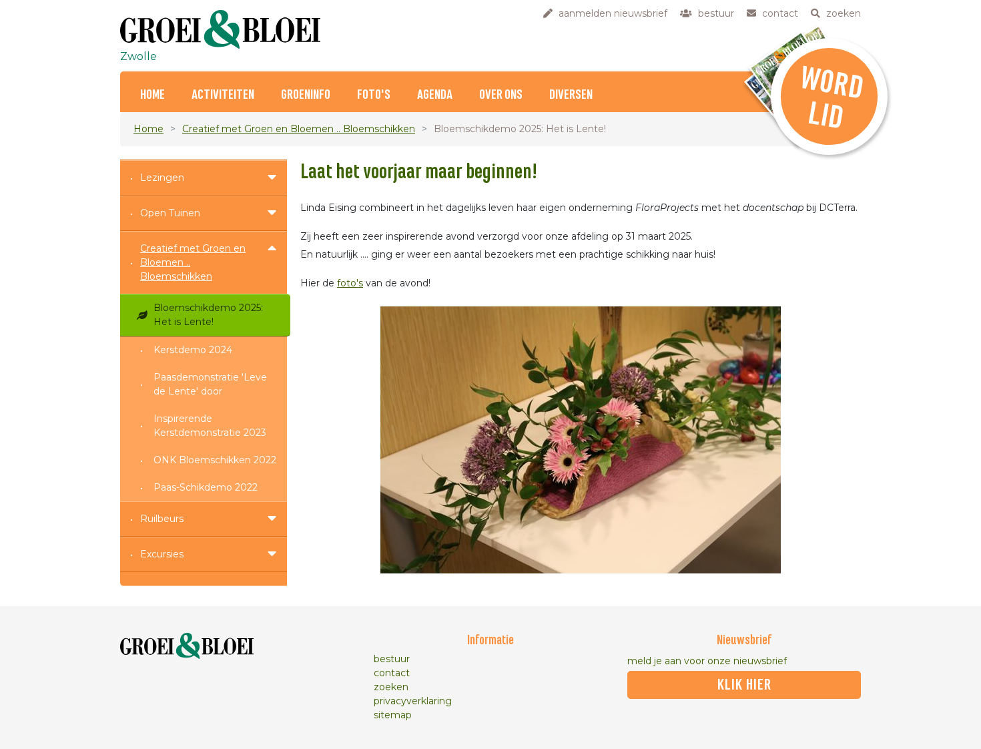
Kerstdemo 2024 (192, 350)
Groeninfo (305, 95)
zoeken (391, 687)
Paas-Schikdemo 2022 (205, 487)
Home (152, 95)
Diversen (571, 95)
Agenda (434, 95)
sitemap (393, 715)
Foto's (373, 95)
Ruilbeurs (162, 519)
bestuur (392, 659)
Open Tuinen (170, 213)
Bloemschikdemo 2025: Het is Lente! (208, 315)
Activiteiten (223, 95)
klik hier (744, 685)
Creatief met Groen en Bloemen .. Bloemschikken (298, 129)
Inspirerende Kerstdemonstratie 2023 (209, 426)
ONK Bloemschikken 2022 (214, 460)
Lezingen (162, 178)
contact (392, 673)
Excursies (162, 554)
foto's (350, 283)
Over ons (501, 95)
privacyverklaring (413, 701)
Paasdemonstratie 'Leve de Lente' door (210, 384)
